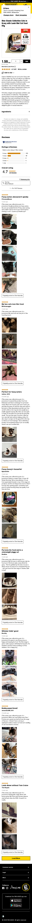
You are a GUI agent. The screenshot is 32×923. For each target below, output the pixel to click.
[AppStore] (16, 900)
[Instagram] (7, 888)
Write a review (22, 69)
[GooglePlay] (16, 905)
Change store (8, 15)
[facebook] (3, 888)
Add (26, 61)
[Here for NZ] (15, 887)
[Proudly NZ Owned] (26, 887)
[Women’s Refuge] (3, 916)
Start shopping (21, 15)
